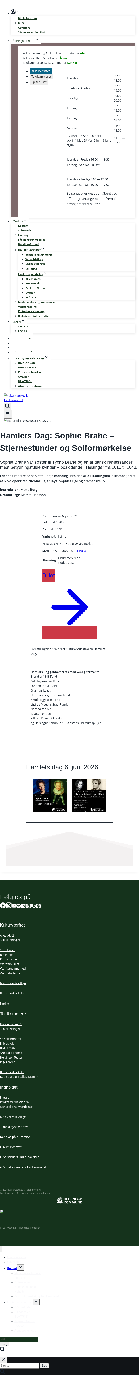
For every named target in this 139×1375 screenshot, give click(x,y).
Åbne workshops (30, 386)
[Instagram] (9, 906)
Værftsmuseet (9, 964)
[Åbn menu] (8, 414)
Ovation (30, 293)
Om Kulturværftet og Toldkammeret (36, 1296)
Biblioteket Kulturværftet (34, 316)
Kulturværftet (12, 1147)
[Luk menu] (1, 1249)
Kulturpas (31, 268)
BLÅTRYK (31, 297)
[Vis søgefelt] (7, 406)
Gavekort (24, 27)
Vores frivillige (34, 259)
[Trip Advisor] (28, 906)
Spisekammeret (10, 1039)
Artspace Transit (11, 1053)
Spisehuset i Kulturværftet (21, 1157)
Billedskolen (33, 279)
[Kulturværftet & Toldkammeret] (17, 400)
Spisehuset (7, 950)
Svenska (23, 326)
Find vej (23, 235)
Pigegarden (8, 1062)
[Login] (73, 12)
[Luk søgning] (3, 1360)
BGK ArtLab (32, 283)
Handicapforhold (28, 244)
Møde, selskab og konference (36, 302)
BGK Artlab (7, 1048)
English (22, 331)
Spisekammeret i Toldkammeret (24, 1167)
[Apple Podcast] (38, 906)
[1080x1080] (50, 795)
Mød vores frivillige (13, 983)
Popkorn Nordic (35, 288)
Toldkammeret (13, 1013)
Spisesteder (25, 230)
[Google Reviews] (34, 906)
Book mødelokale (12, 993)
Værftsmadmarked (13, 969)
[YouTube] (14, 906)
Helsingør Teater (11, 1057)
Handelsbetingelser (29, 1227)
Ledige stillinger (35, 264)
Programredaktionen (14, 1102)
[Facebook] (3, 906)
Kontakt (23, 225)
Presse (4, 1097)
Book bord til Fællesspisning (19, 1077)
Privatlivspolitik (9, 1227)
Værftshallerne (27, 306)
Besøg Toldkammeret (38, 254)
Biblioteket (7, 955)
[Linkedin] (23, 906)
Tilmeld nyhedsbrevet (15, 1127)
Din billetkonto (27, 18)
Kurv (21, 23)
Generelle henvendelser (16, 1107)
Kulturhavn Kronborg (31, 311)
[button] (18, 13)
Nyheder (20, 1291)
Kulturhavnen (9, 959)
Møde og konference (27, 1273)
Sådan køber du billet (31, 32)
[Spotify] (19, 906)
